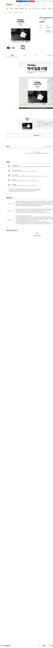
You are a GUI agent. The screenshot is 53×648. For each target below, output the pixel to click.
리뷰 (25, 55)
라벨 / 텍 (20, 12)
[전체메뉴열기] (7, 8)
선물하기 (44, 645)
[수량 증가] (35, 645)
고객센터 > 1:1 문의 (41, 203)
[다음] (35, 30)
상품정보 (12, 55)
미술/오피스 (10, 12)
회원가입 (51, 1)
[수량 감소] (32, 645)
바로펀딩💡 (38, 8)
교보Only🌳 (50, 8)
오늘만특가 (22, 8)
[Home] (6, 12)
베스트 (26, 8)
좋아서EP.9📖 (43, 8)
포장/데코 (15, 12)
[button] (42, 19)
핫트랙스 (19, 5)
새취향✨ (11, 8)
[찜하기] (39, 645)
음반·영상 (16, 8)
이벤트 (33, 8)
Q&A (37, 55)
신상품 (30, 8)
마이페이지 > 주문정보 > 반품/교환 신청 (22, 203)
